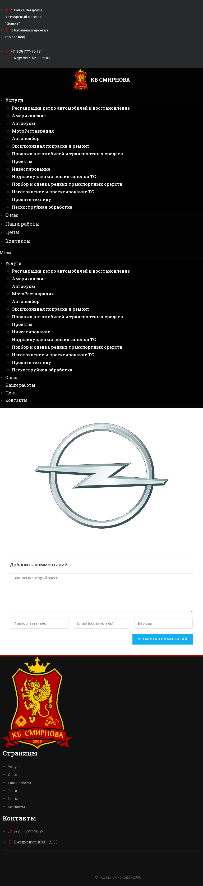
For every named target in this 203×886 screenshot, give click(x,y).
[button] (101, 252)
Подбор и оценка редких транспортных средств (67, 184)
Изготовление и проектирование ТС (53, 191)
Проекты (22, 161)
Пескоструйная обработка (42, 207)
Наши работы (22, 224)
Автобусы (23, 123)
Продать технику (31, 199)
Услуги (14, 100)
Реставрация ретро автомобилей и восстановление (71, 108)
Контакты (18, 241)
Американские (29, 115)
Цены (12, 232)
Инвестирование (31, 169)
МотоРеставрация (33, 131)
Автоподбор (26, 138)
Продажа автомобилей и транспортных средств (67, 153)
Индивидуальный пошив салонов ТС (54, 176)
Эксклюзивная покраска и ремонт (51, 146)
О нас (12, 215)
